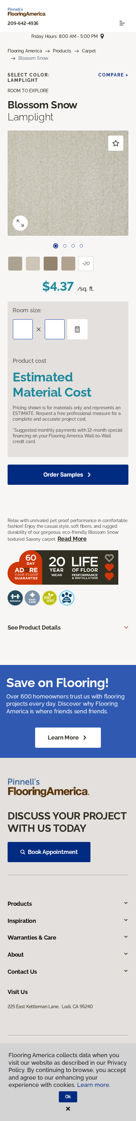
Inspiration (22, 920)
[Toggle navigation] (122, 23)
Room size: (27, 310)
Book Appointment (53, 852)
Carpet (89, 50)
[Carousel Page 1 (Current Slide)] (55, 245)
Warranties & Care (32, 937)
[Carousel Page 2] (64, 245)
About (16, 954)
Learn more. (93, 1084)
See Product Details (34, 627)
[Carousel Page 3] (73, 245)
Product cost (29, 360)
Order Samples (63, 474)
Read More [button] (72, 538)
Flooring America (25, 50)
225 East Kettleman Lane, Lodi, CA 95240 (50, 1006)
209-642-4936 (23, 23)
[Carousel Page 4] (81, 245)
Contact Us (22, 971)
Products (62, 50)
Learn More (63, 737)
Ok (68, 1096)
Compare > (113, 74)
